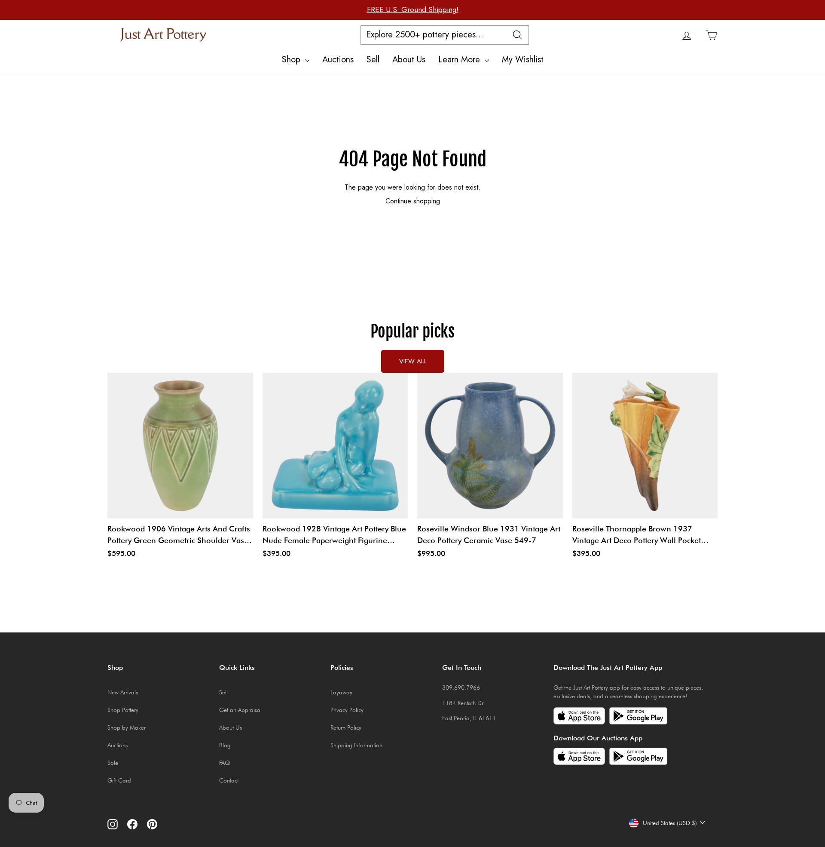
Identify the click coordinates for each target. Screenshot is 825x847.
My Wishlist (523, 59)
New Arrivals (122, 692)
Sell (373, 59)
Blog (225, 745)
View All (412, 361)
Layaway (341, 692)
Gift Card (119, 780)
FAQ (224, 762)
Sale (112, 762)
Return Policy (345, 727)
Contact (228, 780)
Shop (292, 59)
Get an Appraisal (240, 709)
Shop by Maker (126, 727)
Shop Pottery (122, 709)
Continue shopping (412, 201)
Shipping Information (356, 745)
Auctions (338, 59)
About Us (408, 59)
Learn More (460, 59)
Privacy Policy (347, 709)
